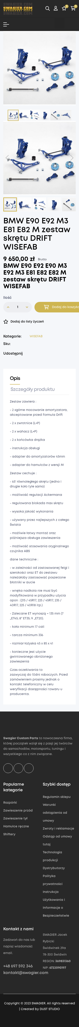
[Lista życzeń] (64, 9)
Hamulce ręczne (16, 826)
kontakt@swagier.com (25, 973)
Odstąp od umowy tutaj (57, 840)
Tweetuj (37, 354)
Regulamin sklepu (57, 797)
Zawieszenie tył (15, 818)
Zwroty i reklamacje (58, 828)
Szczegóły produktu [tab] (33, 389)
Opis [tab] (15, 378)
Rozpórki (10, 802)
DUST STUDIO (50, 1009)
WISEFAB (36, 336)
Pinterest (44, 354)
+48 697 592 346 (18, 966)
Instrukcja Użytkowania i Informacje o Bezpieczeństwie (56, 904)
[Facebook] (48, 23)
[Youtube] (71, 23)
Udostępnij (31, 354)
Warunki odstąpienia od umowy (55, 813)
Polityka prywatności (53, 880)
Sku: (7, 344)
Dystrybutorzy (54, 868)
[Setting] (56, 9)
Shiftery (9, 834)
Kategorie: (12, 336)
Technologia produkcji (52, 856)
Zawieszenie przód (18, 810)
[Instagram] (59, 23)
